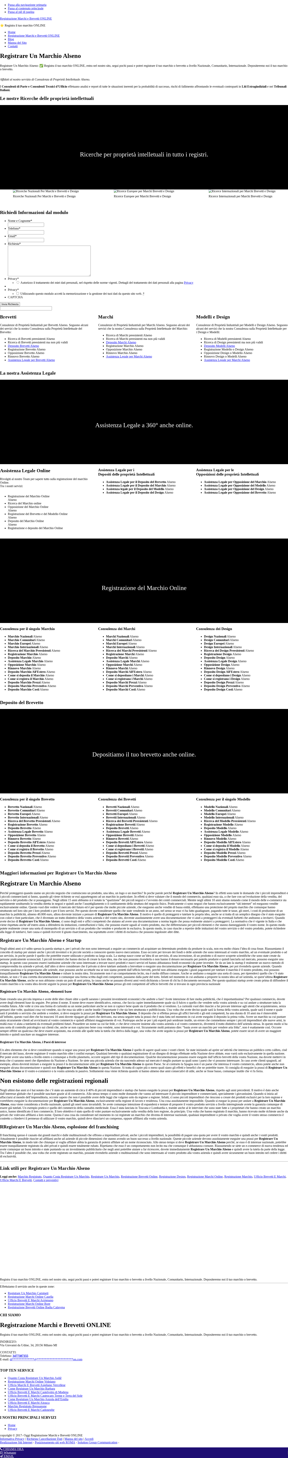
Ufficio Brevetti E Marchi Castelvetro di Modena (38, 1392)
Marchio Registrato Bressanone (27, 1406)
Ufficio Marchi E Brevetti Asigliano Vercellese (36, 1385)
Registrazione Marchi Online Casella (30, 1296)
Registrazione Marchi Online (205, 1176)
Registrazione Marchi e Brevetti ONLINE (26, 18)
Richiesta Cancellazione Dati (44, 1439)
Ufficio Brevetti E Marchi (270, 1176)
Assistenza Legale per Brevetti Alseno (31, 360)
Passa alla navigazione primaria (27, 4)
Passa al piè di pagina (21, 12)
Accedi (89, 1439)
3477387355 (20, 1355)
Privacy (13, 278)
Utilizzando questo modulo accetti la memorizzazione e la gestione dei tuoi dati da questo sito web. (82, 293)
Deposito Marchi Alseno (121, 342)
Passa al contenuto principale (25, 8)
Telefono (14, 228)
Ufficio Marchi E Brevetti (16, 1180)
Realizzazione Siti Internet (16, 1442)
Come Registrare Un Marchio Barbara (31, 1388)
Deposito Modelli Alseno (219, 346)
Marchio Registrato (30, 1176)
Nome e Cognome (20, 220)
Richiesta (14, 243)
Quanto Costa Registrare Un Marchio (66, 1176)
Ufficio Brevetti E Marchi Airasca (29, 1402)
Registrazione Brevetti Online (139, 1176)
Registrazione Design (172, 1176)
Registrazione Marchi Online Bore (29, 1303)
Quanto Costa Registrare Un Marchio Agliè (35, 1378)
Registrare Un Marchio (105, 1176)
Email (12, 236)
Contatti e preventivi (45, 1180)
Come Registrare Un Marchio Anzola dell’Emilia (38, 1399)
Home (11, 1425)
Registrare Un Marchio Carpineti (28, 1293)
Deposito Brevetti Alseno (23, 346)
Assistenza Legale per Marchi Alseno (129, 356)
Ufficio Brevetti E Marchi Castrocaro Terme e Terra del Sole (45, 1395)
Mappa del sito (73, 1439)
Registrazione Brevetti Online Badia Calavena (36, 1307)
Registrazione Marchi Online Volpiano (31, 1381)
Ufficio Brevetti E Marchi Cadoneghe (31, 1409)
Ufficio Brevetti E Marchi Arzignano (30, 1300)
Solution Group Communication (97, 1442)
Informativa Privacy (12, 1439)
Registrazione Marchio (238, 1176)
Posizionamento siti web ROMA (55, 1442)
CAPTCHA (15, 297)
